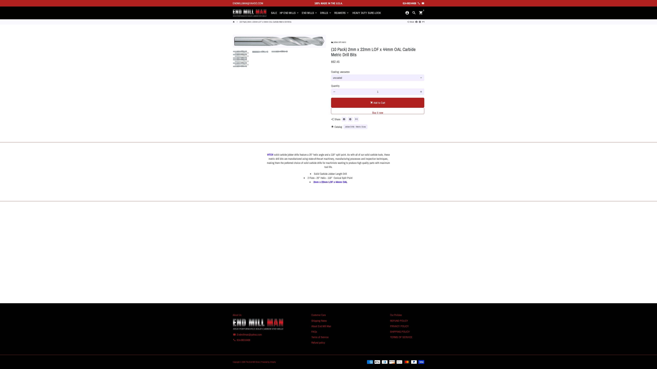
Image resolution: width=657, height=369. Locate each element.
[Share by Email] (423, 21)
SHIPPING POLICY (400, 331)
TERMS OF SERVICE (401, 337)
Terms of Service (319, 337)
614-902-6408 (241, 340)
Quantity (335, 86)
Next (321, 41)
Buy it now (377, 112)
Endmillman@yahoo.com (247, 334)
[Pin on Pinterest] (420, 21)
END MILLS (309, 13)
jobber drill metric (338, 42)
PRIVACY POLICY (399, 326)
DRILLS (325, 13)
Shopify (273, 362)
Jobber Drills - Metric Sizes (355, 126)
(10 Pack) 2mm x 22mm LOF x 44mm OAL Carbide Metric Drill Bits (265, 21)
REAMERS (341, 13)
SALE (274, 13)
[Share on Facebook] (416, 21)
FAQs (314, 331)
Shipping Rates (319, 321)
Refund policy (318, 342)
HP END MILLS (289, 13)
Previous (237, 41)
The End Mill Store (253, 362)
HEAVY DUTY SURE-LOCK (366, 13)
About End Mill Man (321, 326)
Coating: (340, 72)
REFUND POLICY (399, 321)
